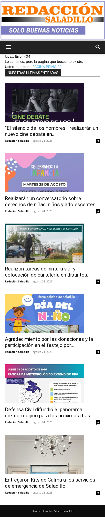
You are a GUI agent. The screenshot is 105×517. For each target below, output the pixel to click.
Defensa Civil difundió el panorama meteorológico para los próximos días (47, 413)
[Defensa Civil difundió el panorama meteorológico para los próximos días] (52, 383)
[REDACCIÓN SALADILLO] (52, 20)
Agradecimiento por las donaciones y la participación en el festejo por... (49, 342)
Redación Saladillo (17, 140)
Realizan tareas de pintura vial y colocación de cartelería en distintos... (48, 272)
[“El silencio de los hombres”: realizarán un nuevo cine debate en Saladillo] (52, 102)
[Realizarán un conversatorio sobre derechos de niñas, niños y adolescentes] (52, 172)
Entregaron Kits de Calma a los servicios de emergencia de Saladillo (50, 483)
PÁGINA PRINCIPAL (47, 67)
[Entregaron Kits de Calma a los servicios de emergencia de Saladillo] (52, 454)
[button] (8, 47)
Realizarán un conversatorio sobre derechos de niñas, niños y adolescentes (50, 201)
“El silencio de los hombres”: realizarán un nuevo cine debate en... (51, 131)
